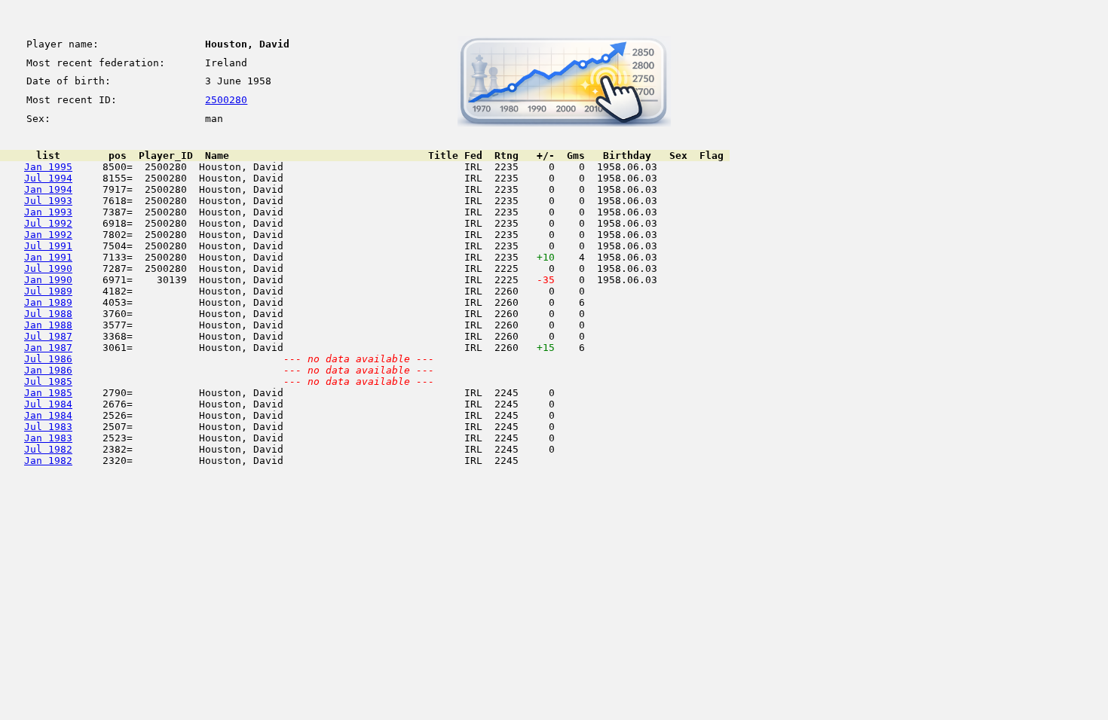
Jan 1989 (48, 302)
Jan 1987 (48, 347)
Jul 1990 (48, 268)
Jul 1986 (48, 359)
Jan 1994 (48, 189)
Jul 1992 (48, 223)
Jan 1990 (48, 279)
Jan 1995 (48, 166)
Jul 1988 (48, 313)
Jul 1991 (48, 246)
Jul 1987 (48, 336)
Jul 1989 (48, 291)
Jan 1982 (48, 460)
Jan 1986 (48, 370)
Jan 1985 (48, 392)
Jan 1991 (48, 257)
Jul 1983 (48, 426)
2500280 (226, 99)
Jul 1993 (48, 200)
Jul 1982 (48, 449)
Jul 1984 (48, 404)
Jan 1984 (48, 415)
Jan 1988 (48, 325)
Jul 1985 (48, 381)
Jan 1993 (48, 212)
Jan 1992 (48, 234)
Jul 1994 (48, 178)
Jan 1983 (48, 438)
